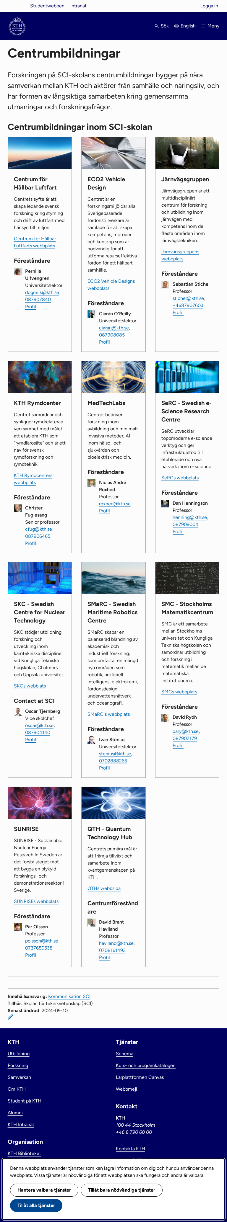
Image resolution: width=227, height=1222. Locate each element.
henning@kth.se (190, 517)
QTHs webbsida (104, 888)
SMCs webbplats (179, 692)
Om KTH (17, 1089)
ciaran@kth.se (114, 328)
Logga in (209, 6)
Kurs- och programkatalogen (146, 1065)
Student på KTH (24, 1101)
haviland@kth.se (116, 943)
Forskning (18, 1065)
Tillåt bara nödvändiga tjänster (121, 1190)
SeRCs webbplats (180, 478)
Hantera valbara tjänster (44, 1190)
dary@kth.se (186, 731)
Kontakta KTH (130, 1148)
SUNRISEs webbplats (36, 901)
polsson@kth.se (41, 941)
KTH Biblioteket (24, 1153)
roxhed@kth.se (115, 504)
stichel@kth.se (188, 298)
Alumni (15, 1112)
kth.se (17, 6)
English (188, 26)
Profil (30, 306)
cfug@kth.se (38, 529)
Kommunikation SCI (69, 996)
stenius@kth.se (115, 754)
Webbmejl (126, 1089)
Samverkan (19, 1077)
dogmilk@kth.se (42, 292)
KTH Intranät (21, 1124)
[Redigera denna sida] (10, 1017)
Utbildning (19, 1053)
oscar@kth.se (39, 725)
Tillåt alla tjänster (36, 1205)
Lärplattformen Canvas (140, 1077)
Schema (124, 1053)
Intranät (78, 6)
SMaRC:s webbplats (108, 714)
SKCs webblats (30, 686)
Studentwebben (47, 6)
